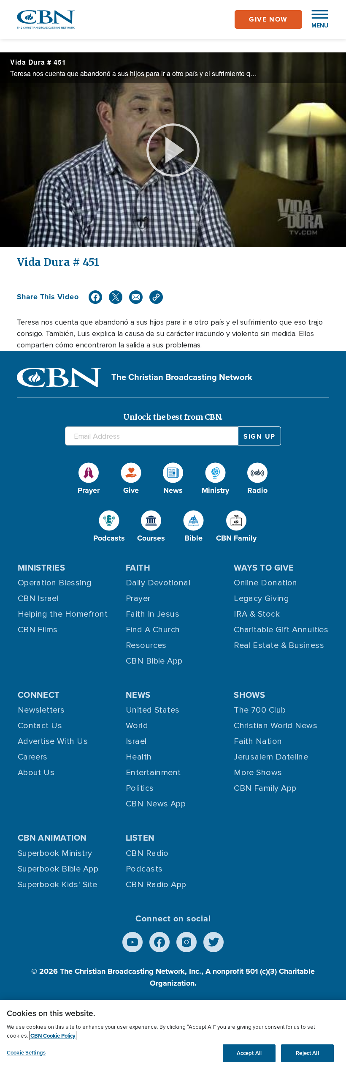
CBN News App (156, 804)
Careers (33, 757)
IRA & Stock (257, 614)
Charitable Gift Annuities (281, 630)
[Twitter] (115, 297)
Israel (136, 741)
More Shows (258, 773)
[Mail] (136, 297)
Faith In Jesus (152, 614)
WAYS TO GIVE (264, 567)
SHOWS (249, 694)
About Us (36, 773)
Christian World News (275, 726)
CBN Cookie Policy (53, 1036)
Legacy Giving (261, 598)
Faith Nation (258, 741)
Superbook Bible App (58, 869)
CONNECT (39, 694)
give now (268, 19)
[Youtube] (132, 942)
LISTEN (140, 837)
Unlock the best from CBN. (173, 417)
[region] (173, 1035)
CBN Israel (38, 598)
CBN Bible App (154, 661)
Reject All (307, 1053)
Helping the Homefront (63, 614)
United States (153, 710)
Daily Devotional (158, 583)
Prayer (138, 598)
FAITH (138, 567)
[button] (315, 19)
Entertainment (153, 773)
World (137, 726)
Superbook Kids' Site (57, 885)
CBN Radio (147, 853)
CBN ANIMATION (52, 837)
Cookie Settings (26, 1053)
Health (139, 757)
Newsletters (41, 710)
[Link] (156, 297)
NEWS (138, 694)
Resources (146, 645)
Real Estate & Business (279, 645)
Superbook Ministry (55, 853)
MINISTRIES (41, 567)
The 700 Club (260, 710)
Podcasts (144, 869)
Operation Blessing (55, 583)
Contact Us (40, 726)
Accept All (249, 1053)
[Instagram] (186, 942)
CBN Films (38, 630)
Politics (140, 788)
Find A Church (153, 630)
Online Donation (265, 583)
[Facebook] (95, 297)
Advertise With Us (53, 741)
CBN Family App (265, 788)
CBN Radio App (156, 885)
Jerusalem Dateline (271, 757)
